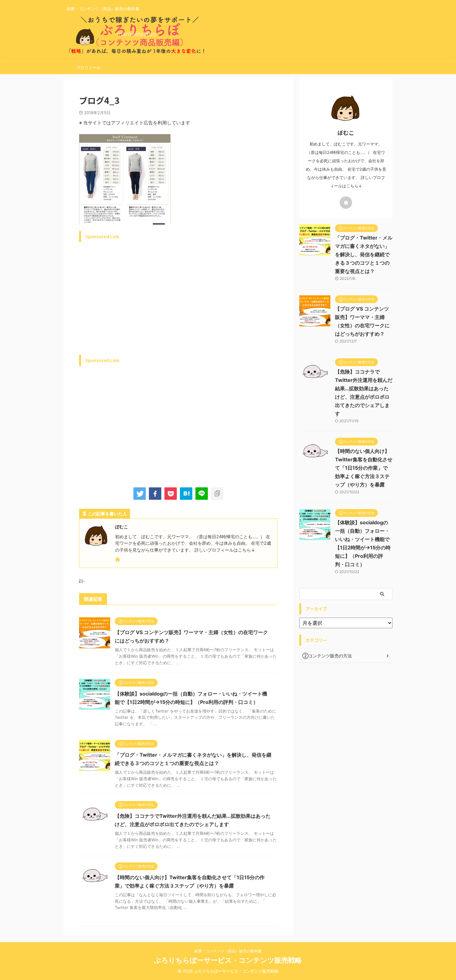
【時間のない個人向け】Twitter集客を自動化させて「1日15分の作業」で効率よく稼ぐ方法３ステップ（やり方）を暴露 (363, 468)
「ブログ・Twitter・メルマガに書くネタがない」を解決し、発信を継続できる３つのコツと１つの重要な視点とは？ (363, 254)
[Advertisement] (131, 305)
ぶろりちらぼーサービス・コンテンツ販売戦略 (228, 960)
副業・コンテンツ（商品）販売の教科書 (228, 951)
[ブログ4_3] (186, 493)
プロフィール (88, 67)
